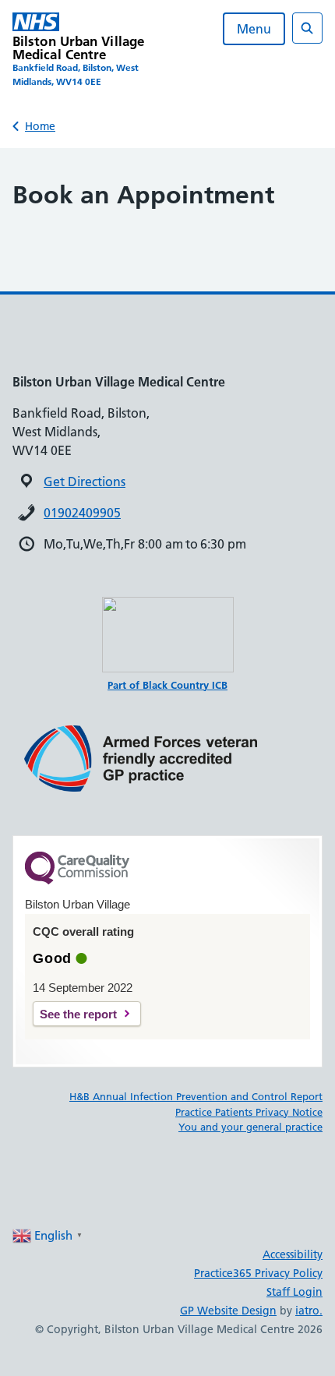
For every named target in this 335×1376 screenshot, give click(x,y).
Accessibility (293, 1254)
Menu (254, 29)
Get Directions (84, 481)
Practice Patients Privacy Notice (249, 1112)
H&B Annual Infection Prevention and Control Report (196, 1096)
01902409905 (82, 512)
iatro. (309, 1311)
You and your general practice (250, 1126)
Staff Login (294, 1292)
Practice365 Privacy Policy (258, 1273)
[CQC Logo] (77, 880)
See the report (78, 1014)
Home (40, 126)
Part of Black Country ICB (167, 685)
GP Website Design (228, 1311)
